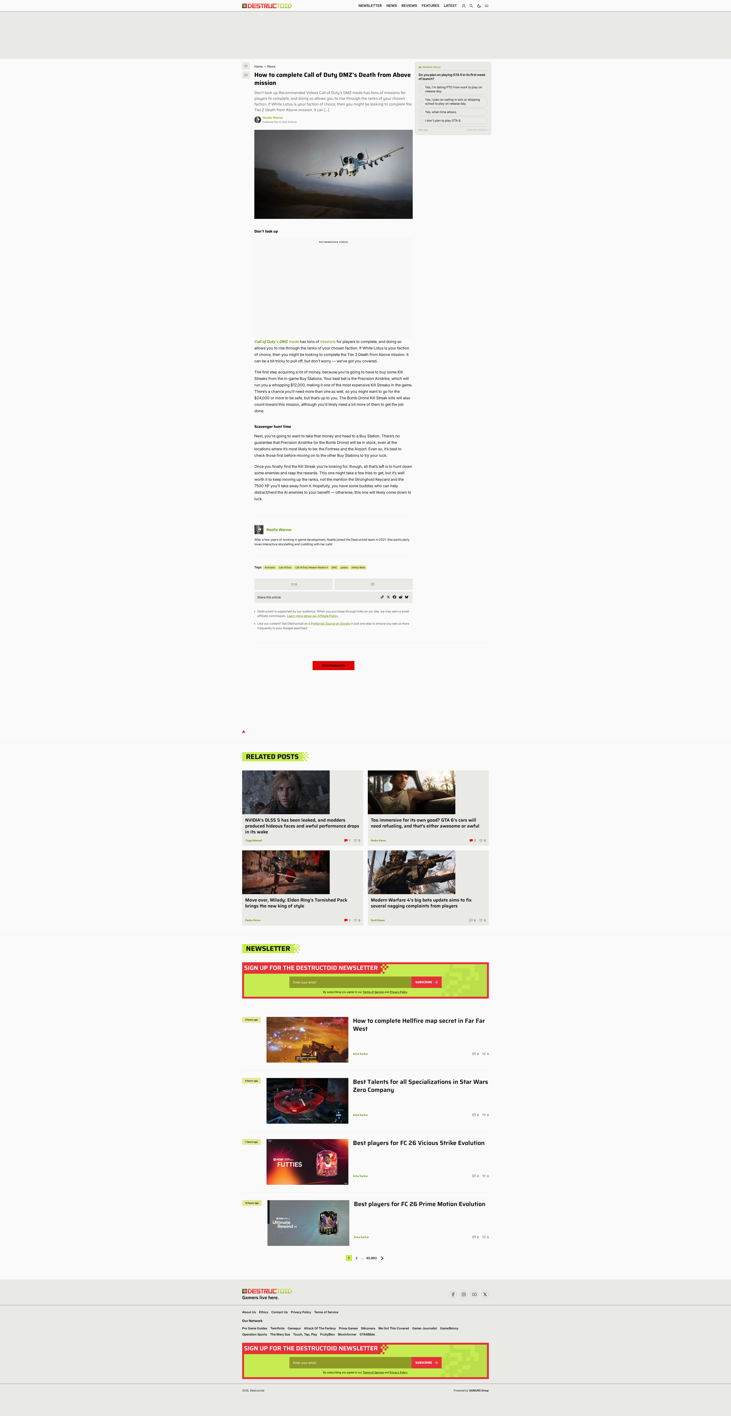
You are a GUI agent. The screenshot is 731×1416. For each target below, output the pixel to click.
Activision (270, 567)
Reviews (409, 6)
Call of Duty (285, 567)
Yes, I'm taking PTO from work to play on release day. (453, 89)
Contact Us (279, 1312)
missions (328, 341)
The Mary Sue (280, 1334)
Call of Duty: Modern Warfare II (311, 567)
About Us (249, 1312)
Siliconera (368, 1328)
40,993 (371, 1258)
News (391, 6)
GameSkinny (449, 1328)
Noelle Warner (273, 118)
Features (430, 6)
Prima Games (348, 1328)
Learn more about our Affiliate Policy (312, 616)
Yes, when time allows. (441, 112)
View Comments (333, 665)
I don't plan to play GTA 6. (443, 120)
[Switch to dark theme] (479, 5)
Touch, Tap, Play (305, 1334)
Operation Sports (254, 1334)
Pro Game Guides (254, 1328)
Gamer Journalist (424, 1328)
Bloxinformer (347, 1334)
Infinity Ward (358, 567)
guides (344, 567)
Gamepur (294, 1328)
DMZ (334, 567)
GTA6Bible (367, 1334)
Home (258, 66)
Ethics (263, 1312)
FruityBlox (327, 1334)
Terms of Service (373, 991)
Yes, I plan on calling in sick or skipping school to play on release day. (452, 101)
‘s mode (276, 341)
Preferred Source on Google (330, 623)
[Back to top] (243, 731)
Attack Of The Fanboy (320, 1328)
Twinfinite (277, 1328)
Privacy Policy (398, 991)
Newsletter (370, 6)
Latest (450, 6)
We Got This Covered (393, 1328)
